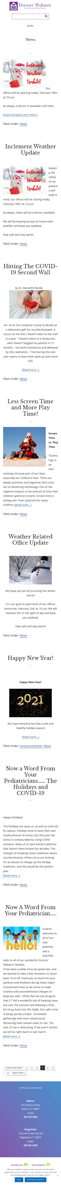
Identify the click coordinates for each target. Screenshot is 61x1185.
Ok (19, 1179)
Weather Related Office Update (30, 539)
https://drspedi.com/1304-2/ (20, 114)
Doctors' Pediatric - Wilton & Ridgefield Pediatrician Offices (30, 6)
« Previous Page (13, 1068)
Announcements (31, 746)
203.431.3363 (30, 1145)
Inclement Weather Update (30, 149)
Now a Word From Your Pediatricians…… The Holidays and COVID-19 (30, 780)
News (23, 124)
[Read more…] (30, 370)
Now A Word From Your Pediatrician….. (30, 910)
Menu (30, 26)
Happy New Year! (30, 658)
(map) (31, 1112)
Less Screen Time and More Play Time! (30, 407)
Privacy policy (36, 1179)
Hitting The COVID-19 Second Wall (30, 269)
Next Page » (19, 1074)
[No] (57, 1175)
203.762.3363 (30, 1116)
